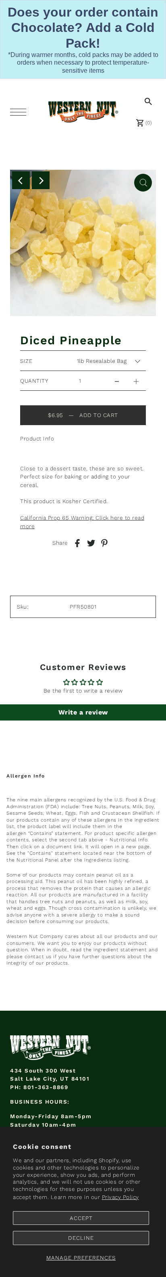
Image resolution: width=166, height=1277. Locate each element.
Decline (81, 1238)
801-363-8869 (45, 1087)
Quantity (34, 380)
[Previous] (21, 180)
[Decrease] (117, 380)
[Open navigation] (20, 112)
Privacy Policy (120, 1197)
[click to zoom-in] (143, 183)
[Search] (146, 101)
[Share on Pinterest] (104, 543)
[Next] (41, 180)
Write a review (83, 712)
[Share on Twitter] (91, 543)
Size (26, 361)
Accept (81, 1218)
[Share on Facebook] (77, 543)
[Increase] (136, 380)
